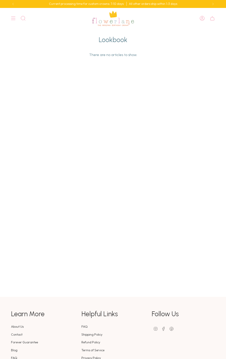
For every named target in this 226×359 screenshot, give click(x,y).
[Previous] (13, 4)
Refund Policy (90, 342)
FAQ (84, 327)
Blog (14, 350)
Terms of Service (92, 350)
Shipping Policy (91, 335)
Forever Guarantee (24, 342)
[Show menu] (13, 18)
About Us (17, 327)
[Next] (213, 4)
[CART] (212, 18)
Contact (17, 335)
